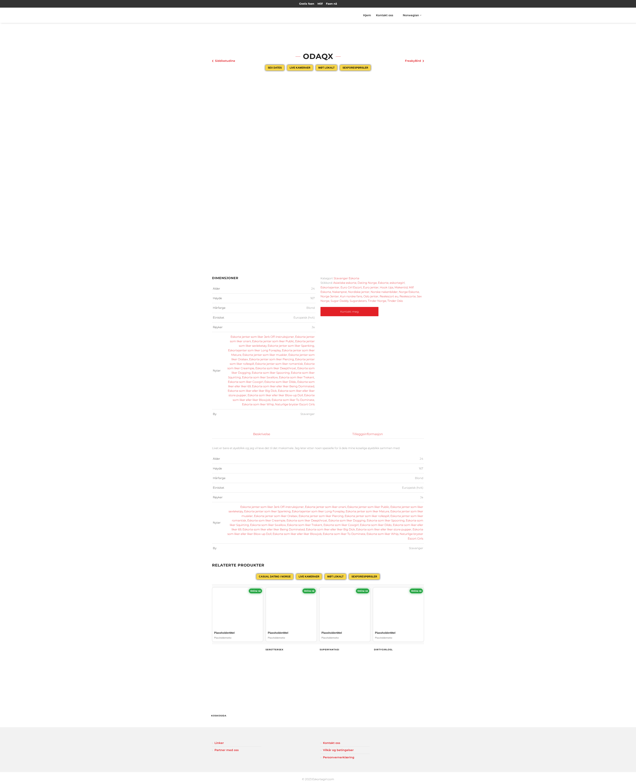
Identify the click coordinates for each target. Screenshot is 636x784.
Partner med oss (226, 750)
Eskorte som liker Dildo (280, 381)
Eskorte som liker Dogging (347, 520)
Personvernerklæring (338, 757)
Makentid (401, 287)
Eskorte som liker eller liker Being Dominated (283, 386)
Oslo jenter (370, 296)
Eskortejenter (329, 287)
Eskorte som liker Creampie (266, 520)
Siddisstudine (225, 60)
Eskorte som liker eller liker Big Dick (252, 390)
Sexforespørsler (355, 67)
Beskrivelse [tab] (261, 434)
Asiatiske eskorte (344, 282)
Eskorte (383, 282)
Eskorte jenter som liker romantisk (279, 363)
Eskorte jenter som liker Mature (367, 511)
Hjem (367, 15)
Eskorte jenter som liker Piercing (271, 359)
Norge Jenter (329, 296)
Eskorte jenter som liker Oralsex (275, 516)
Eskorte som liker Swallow (260, 377)
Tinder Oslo (395, 300)
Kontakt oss (384, 15)
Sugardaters (358, 300)
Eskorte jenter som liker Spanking (291, 345)
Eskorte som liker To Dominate (293, 400)
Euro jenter (371, 287)
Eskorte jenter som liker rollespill (367, 516)
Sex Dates (275, 67)
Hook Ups (386, 287)
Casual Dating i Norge (275, 576)
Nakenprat (339, 292)
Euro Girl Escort (351, 287)
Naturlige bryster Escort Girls (295, 404)
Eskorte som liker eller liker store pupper (383, 529)
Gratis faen (306, 3)
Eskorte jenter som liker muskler (264, 354)
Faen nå (331, 3)
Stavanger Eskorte (346, 278)
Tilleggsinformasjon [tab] (367, 434)
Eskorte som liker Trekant (296, 377)
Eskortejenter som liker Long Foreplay (254, 350)
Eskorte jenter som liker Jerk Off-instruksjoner (262, 336)
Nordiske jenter (359, 292)
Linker (219, 743)
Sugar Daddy (339, 300)
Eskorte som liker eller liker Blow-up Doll (275, 395)
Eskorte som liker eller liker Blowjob (297, 534)
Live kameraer (300, 67)
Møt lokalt (326, 67)
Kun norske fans (351, 296)
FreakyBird (413, 60)
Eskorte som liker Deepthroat (275, 368)
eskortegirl (397, 282)
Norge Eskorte (409, 292)
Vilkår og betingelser (338, 750)
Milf (320, 3)
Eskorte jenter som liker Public (273, 341)
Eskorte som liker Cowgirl (245, 381)
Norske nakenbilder (384, 292)
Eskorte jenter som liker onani (325, 507)
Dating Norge (367, 282)
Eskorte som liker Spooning (271, 372)
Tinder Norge (377, 300)
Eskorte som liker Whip (258, 404)
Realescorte (407, 296)
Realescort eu (389, 296)
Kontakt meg (349, 311)
